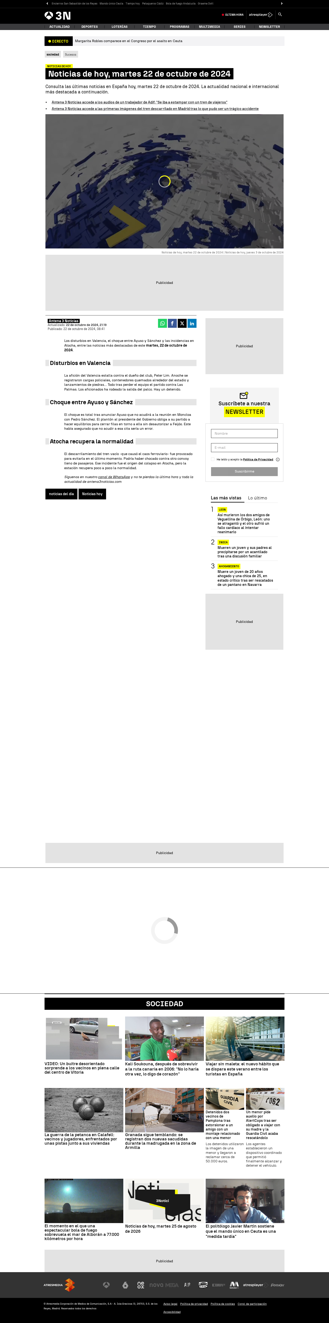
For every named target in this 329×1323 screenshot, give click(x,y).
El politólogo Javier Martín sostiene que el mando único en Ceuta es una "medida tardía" (241, 1231)
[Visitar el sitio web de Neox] (140, 1285)
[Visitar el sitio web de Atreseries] (187, 1285)
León (222, 509)
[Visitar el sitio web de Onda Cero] (203, 1285)
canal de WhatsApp (114, 477)
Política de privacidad (194, 1304)
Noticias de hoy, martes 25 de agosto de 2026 (160, 1229)
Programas (179, 27)
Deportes (89, 27)
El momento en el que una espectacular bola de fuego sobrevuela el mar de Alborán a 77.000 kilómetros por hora (82, 1232)
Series (240, 27)
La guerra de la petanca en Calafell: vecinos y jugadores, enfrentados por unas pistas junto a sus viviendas (81, 1139)
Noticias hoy (92, 494)
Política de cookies (223, 1304)
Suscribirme (244, 471)
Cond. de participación (252, 1304)
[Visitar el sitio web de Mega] (172, 1285)
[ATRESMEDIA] (59, 1285)
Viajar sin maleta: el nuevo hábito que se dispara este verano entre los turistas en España (242, 1069)
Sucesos (70, 54)
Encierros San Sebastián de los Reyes (74, 3)
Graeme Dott (206, 3)
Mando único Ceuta (111, 3)
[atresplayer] (261, 14)
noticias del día (61, 494)
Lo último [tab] (257, 498)
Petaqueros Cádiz (153, 3)
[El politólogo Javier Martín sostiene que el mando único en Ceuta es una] (245, 1201)
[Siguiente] (281, 3)
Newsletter (269, 27)
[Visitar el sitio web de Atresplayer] (256, 1285)
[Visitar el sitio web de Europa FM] (218, 1285)
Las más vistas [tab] (226, 498)
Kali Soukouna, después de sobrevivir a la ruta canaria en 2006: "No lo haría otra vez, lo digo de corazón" (162, 1069)
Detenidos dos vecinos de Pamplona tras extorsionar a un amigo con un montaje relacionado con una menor (223, 1125)
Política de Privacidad (258, 459)
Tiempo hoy (133, 3)
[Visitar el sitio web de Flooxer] (277, 1285)
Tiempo (149, 27)
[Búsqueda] (280, 14)
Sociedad (164, 1003)
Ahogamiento (229, 566)
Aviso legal (170, 1304)
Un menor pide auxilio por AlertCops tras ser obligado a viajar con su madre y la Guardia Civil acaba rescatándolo (263, 1125)
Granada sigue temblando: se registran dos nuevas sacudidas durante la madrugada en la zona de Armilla (160, 1141)
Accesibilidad (172, 1312)
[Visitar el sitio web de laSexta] (125, 1285)
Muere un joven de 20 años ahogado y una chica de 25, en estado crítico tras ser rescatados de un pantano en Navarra (245, 578)
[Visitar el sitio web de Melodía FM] (234, 1285)
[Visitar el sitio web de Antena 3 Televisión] (109, 1285)
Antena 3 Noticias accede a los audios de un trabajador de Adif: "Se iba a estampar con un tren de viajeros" (139, 102)
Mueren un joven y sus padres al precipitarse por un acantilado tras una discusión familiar (245, 552)
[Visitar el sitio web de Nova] (156, 1285)
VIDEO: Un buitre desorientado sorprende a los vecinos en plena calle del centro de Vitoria (82, 1068)
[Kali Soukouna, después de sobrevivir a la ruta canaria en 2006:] (164, 1039)
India (223, 542)
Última (234, 14)
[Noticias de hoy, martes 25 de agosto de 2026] (164, 1201)
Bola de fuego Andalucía (181, 3)
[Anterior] (47, 3)
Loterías (120, 27)
